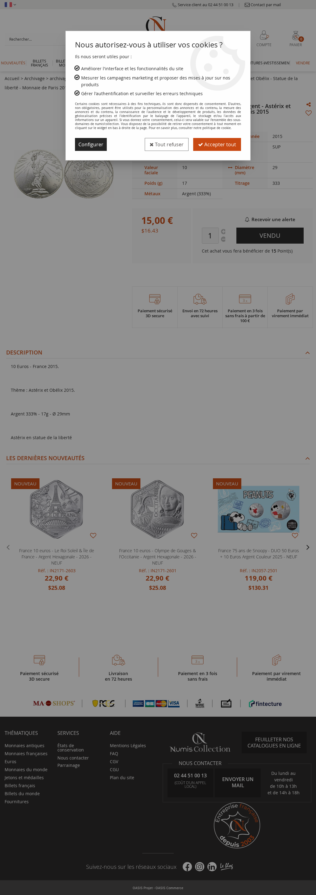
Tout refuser (169, 144)
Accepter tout (219, 144)
